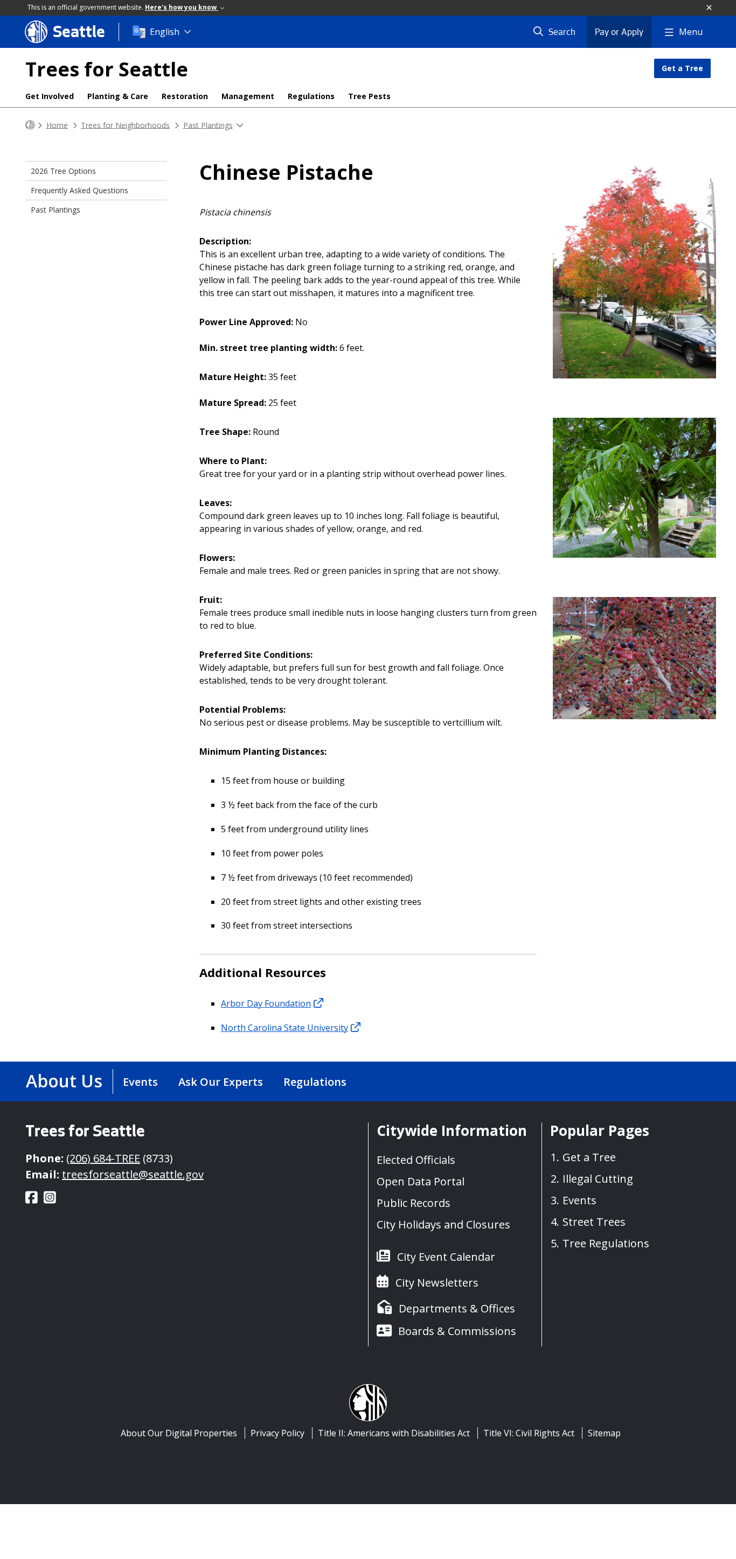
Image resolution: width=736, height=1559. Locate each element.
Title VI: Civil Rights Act (528, 1433)
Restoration (185, 96)
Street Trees (594, 1221)
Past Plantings (208, 125)
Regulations (311, 96)
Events (140, 1082)
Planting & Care (117, 96)
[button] (709, 8)
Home (57, 125)
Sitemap (604, 1433)
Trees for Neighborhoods (125, 125)
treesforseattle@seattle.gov (133, 1174)
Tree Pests (369, 96)
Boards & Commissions (457, 1331)
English (164, 32)
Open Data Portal (420, 1181)
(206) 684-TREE (103, 1158)
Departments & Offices (457, 1308)
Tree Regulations (606, 1243)
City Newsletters (436, 1282)
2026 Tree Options (63, 171)
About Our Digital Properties (179, 1433)
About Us (64, 1080)
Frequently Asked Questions (79, 190)
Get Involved (49, 96)
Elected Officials (416, 1160)
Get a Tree (682, 68)
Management (247, 96)
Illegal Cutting (598, 1178)
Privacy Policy (277, 1433)
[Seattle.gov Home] (30, 125)
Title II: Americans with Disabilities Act (394, 1433)
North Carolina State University (284, 1028)
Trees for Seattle (106, 69)
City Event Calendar (446, 1256)
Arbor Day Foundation (266, 1003)
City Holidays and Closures (443, 1224)
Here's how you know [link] (181, 7)
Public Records (413, 1203)
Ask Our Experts (220, 1082)
